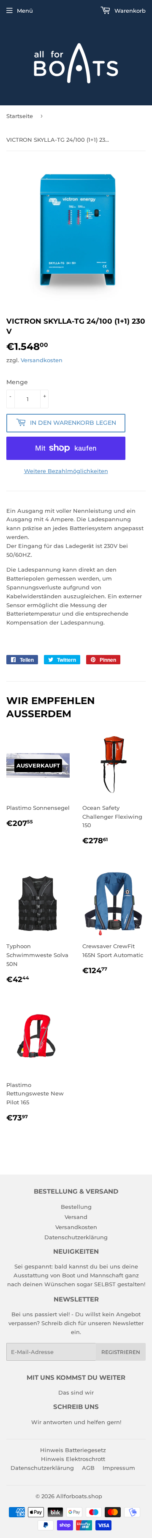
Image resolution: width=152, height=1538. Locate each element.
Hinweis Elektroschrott (73, 1458)
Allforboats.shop (79, 1496)
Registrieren (120, 1352)
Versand (76, 1216)
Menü (25, 10)
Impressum (119, 1467)
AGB (88, 1467)
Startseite (19, 116)
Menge (17, 382)
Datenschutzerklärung (76, 1237)
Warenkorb (129, 10)
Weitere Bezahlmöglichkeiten (66, 471)
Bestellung (76, 1206)
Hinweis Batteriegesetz (73, 1450)
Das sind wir (76, 1392)
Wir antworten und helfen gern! (76, 1422)
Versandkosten (41, 360)
